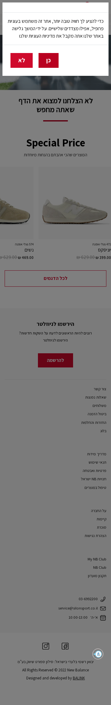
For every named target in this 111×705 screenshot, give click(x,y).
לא (21, 60)
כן (48, 60)
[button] (97, 654)
